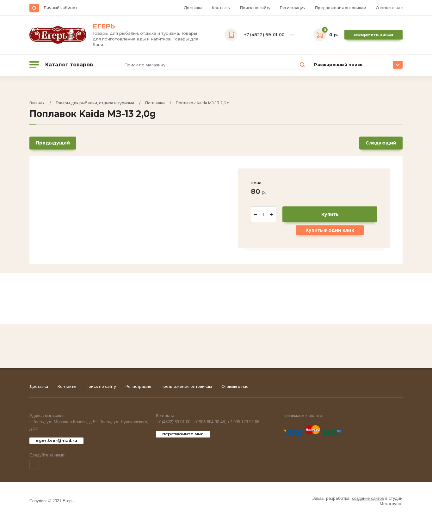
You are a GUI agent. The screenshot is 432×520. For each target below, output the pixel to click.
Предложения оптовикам (340, 7)
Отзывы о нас (389, 7)
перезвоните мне (183, 433)
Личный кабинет (60, 7)
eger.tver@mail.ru (56, 440)
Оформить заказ (373, 34)
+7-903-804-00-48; (209, 421)
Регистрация (292, 7)
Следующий (381, 143)
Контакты (221, 7)
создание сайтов (368, 498)
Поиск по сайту (255, 7)
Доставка (193, 7)
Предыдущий (53, 143)
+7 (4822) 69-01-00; (174, 421)
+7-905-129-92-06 (243, 421)
